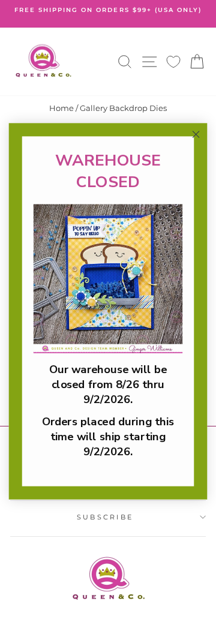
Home (61, 108)
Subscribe (105, 517)
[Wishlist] (173, 61)
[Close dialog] (196, 134)
